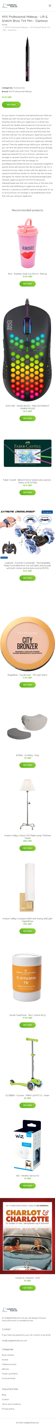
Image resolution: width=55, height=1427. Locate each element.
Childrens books (9, 1364)
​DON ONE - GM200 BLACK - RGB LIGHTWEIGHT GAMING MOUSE (27, 407)
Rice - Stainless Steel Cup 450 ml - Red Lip (27, 274)
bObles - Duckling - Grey (27, 755)
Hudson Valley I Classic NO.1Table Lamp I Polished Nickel (27, 836)
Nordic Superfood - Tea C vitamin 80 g (27, 1015)
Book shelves (8, 1355)
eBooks (5, 1369)
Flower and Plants (10, 1373)
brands (5, 1359)
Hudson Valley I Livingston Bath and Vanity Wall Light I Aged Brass (27, 919)
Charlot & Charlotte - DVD (27, 1278)
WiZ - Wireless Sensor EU (27, 1175)
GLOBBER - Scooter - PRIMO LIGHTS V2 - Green (27, 1095)
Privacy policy (8, 1409)
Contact (5, 1399)
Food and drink (8, 1378)
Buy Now (11, 105)
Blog (4, 1395)
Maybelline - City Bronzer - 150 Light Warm (27, 675)
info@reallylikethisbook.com (14, 1340)
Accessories (19, 88)
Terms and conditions (11, 1404)
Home (4, 24)
